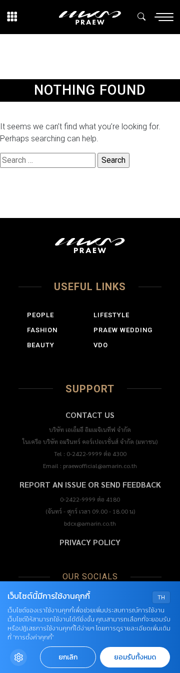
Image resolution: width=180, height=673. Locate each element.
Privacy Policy (90, 542)
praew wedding (123, 330)
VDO (101, 345)
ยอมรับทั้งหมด (135, 657)
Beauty (40, 345)
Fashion (42, 330)
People (40, 315)
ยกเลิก (68, 657)
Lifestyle (112, 315)
